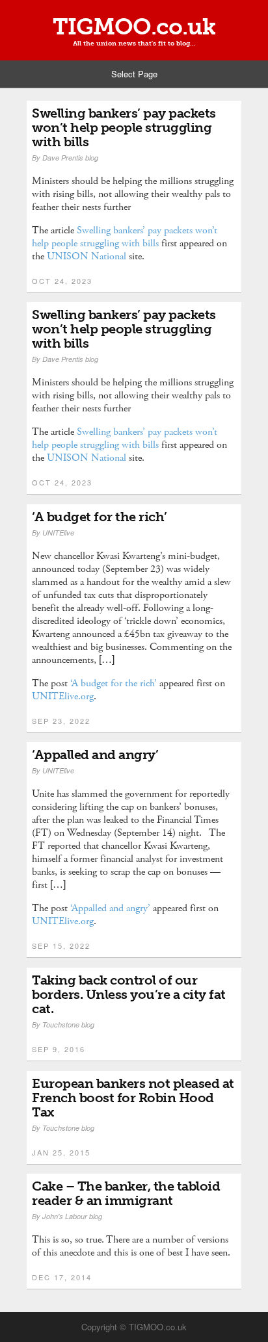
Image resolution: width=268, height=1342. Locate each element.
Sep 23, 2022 (61, 721)
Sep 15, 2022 (61, 945)
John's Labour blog (72, 1216)
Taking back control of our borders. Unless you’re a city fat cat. (129, 994)
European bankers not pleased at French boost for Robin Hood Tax (133, 1098)
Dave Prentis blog (70, 157)
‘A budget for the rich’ (99, 516)
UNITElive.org (63, 696)
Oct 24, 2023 (62, 281)
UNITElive (58, 532)
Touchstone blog (68, 1024)
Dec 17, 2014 (62, 1277)
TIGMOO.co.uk (134, 26)
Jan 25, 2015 (61, 1152)
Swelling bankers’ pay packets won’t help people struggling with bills (124, 127)
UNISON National (86, 256)
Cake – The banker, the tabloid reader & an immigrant (126, 1193)
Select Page (134, 74)
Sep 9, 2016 (58, 1049)
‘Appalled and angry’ (95, 754)
